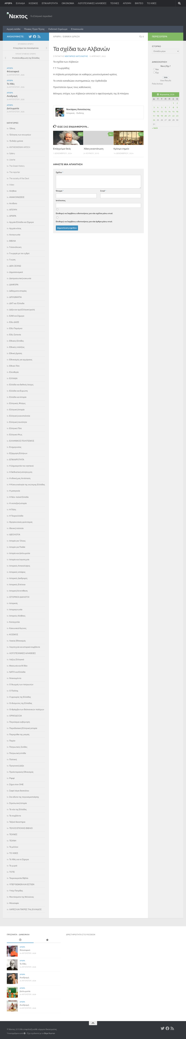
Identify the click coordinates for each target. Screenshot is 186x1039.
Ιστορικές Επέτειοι (17, 584)
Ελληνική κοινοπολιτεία (19, 416)
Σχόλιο (59, 172)
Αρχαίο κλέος (15, 228)
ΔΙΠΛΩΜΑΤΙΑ (15, 297)
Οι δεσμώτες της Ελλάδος (20, 703)
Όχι (157, 72)
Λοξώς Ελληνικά (16, 659)
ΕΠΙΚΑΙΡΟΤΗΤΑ (50, 3)
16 (177, 111)
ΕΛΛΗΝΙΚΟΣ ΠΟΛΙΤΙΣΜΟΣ (21, 441)
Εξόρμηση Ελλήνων (18, 453)
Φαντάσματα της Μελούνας (21, 897)
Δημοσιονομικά (16, 272)
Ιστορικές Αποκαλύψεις (19, 566)
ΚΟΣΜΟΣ (33, 3)
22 (173, 116)
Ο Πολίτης (13, 691)
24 (154, 120)
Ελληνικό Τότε (15, 428)
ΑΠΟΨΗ (127, 3)
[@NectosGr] (30, 36)
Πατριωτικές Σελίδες (18, 747)
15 (173, 111)
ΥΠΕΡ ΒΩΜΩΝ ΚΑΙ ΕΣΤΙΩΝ (21, 884)
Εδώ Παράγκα (15, 328)
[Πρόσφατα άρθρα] (20, 940)
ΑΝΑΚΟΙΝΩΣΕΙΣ (16, 197)
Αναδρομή (12, 96)
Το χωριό (13, 865)
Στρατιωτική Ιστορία (18, 803)
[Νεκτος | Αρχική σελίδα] (17, 16)
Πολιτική (13, 759)
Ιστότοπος (60, 200)
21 (169, 116)
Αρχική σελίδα (13, 29)
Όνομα (59, 191)
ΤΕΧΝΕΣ (114, 3)
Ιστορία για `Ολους (17, 541)
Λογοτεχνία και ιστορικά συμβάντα (24, 647)
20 (165, 116)
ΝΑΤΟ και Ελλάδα (17, 672)
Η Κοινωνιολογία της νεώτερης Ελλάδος (27, 484)
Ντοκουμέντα (15, 678)
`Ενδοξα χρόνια (16, 141)
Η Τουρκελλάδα (16, 516)
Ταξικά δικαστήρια (17, 822)
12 (162, 111)
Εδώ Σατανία (15, 334)
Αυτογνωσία (14, 234)
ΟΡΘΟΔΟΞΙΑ (15, 716)
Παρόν (12, 741)
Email (103, 191)
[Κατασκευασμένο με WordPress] (24, 1033)
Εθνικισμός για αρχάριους (20, 359)
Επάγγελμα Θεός (62, 148)
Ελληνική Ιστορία (17, 409)
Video (11, 184)
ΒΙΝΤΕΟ (139, 3)
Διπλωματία (13, 108)
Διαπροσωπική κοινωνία (20, 278)
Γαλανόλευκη (15, 247)
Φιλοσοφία (14, 903)
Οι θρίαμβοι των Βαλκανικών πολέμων (26, 709)
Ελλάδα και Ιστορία (17, 397)
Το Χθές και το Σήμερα (19, 859)
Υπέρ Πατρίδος (16, 890)
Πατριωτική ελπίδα (17, 753)
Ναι (157, 69)
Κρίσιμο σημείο (121, 148)
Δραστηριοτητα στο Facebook (80, 934)
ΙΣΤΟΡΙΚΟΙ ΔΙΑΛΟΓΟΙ (19, 597)
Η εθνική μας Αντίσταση (19, 478)
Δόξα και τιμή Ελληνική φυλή (22, 309)
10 (154, 111)
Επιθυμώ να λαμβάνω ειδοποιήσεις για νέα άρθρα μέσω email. (84, 221)
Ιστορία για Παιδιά (17, 547)
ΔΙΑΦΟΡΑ (13, 284)
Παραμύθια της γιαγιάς (19, 734)
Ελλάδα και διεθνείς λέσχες (21, 384)
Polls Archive (157, 84)
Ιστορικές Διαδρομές (18, 578)
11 (158, 111)
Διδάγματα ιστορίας (18, 291)
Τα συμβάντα (15, 815)
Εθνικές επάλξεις (17, 347)
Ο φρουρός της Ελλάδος (20, 697)
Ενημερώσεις (15, 447)
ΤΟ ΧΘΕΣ (151, 3)
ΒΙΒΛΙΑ (12, 241)
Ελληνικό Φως (15, 434)
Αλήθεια (12, 191)
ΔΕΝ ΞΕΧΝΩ (15, 266)
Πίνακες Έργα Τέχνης (34, 29)
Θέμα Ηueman (49, 1033)
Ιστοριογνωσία (15, 609)
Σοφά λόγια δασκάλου (19, 791)
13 (165, 111)
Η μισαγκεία (14, 491)
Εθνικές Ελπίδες (16, 341)
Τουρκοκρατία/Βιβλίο (18, 878)
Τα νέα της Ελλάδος (18, 809)
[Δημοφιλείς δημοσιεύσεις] (47, 940)
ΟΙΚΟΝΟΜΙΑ (68, 3)
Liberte (12, 159)
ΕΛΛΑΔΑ (20, 3)
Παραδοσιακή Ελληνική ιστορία (23, 728)
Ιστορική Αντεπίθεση (18, 591)
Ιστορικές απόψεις (17, 572)
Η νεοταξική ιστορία (18, 503)
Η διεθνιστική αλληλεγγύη (20, 472)
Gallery (12, 153)
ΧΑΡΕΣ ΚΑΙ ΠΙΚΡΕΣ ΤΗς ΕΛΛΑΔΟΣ (25, 909)
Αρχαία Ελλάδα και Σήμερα (21, 222)
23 (177, 116)
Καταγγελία (14, 622)
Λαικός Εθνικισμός (17, 641)
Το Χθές (11, 83)
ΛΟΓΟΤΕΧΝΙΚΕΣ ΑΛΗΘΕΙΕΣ (92, 3)
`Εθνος (12, 128)
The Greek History (17, 166)
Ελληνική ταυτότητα (18, 422)
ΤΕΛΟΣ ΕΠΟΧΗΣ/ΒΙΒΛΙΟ (21, 828)
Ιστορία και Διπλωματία (19, 553)
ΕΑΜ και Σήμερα (16, 316)
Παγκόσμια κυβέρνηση (19, 722)
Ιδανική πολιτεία (16, 528)
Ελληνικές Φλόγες (17, 403)
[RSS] (39, 36)
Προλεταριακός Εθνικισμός (21, 772)
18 (158, 116)
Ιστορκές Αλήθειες (17, 616)
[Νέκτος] (34, 36)
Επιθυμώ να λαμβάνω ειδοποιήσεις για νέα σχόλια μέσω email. (84, 213)
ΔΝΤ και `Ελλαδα (16, 303)
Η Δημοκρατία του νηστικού (21, 466)
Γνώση (12, 259)
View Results (165, 80)
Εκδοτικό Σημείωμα (57, 29)
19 (162, 116)
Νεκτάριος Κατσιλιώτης (76, 56)
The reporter (14, 172)
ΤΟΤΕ (12, 872)
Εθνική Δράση (71, 36)
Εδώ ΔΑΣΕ (14, 322)
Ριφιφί (12, 778)
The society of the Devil (19, 178)
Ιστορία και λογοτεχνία (19, 559)
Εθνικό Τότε (14, 366)
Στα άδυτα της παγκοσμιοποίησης (24, 797)
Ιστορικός (13, 603)
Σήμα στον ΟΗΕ (16, 784)
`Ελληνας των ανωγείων (20, 135)
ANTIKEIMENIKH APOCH (19, 147)
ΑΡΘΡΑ (8, 3)
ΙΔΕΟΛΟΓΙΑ (14, 534)
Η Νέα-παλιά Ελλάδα (19, 497)
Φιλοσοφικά (13, 71)
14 (169, 111)
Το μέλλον (13, 847)
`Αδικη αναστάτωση (93, 148)
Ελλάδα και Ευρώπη (18, 391)
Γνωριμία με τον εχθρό (19, 253)
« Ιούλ (155, 128)
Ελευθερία (14, 372)
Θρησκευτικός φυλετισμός (21, 522)
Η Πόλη (12, 509)
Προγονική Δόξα (16, 766)
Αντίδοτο (13, 203)
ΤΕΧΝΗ (12, 840)
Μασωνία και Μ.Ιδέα (18, 666)
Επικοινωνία (77, 29)
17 (154, 116)
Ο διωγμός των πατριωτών (21, 684)
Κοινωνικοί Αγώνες (17, 628)
